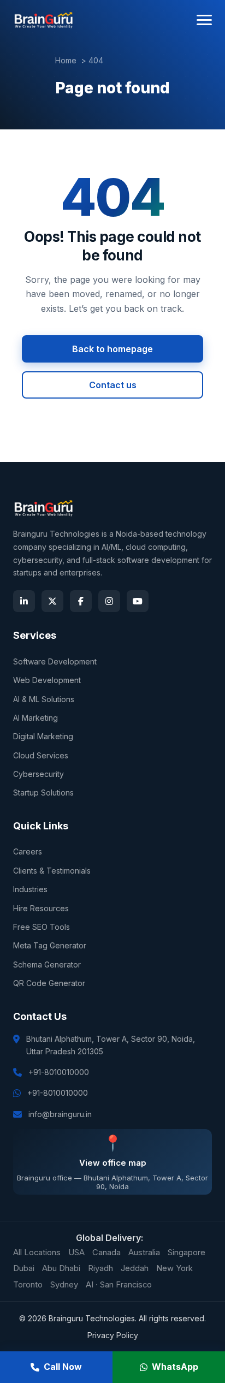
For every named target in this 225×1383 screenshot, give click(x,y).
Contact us (113, 384)
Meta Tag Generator (49, 945)
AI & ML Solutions (43, 699)
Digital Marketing (43, 736)
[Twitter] (52, 601)
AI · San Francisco (119, 1285)
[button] (204, 20)
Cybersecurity (38, 774)
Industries (30, 889)
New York (174, 1268)
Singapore (186, 1252)
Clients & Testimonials (52, 870)
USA (76, 1252)
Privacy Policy (112, 1335)
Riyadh (100, 1268)
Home (65, 60)
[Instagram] (109, 601)
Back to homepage (112, 348)
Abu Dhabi (61, 1268)
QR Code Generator (49, 983)
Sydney (64, 1285)
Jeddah (135, 1268)
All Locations (37, 1252)
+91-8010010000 (58, 1072)
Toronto (28, 1285)
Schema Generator (47, 964)
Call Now (63, 1366)
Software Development (55, 661)
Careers (27, 851)
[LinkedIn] (24, 601)
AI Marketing (35, 717)
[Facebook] (81, 601)
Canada (106, 1252)
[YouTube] (138, 601)
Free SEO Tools (41, 926)
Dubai (23, 1268)
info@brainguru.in (60, 1114)
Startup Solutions (43, 792)
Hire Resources (41, 908)
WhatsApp (175, 1366)
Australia (144, 1252)
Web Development (47, 680)
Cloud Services (40, 755)
